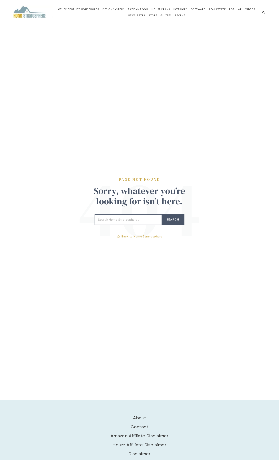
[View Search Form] (263, 12)
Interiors (180, 9)
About (139, 418)
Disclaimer (139, 454)
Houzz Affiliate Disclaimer (139, 445)
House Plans (161, 9)
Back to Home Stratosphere (142, 236)
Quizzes (166, 15)
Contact (139, 427)
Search (172, 219)
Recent (180, 15)
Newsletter (136, 15)
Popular (235, 9)
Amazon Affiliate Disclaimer (139, 436)
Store (153, 15)
